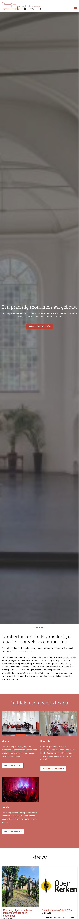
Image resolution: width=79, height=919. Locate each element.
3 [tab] (37, 627)
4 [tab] (39, 627)
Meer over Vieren (12, 765)
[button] (20, 723)
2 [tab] (36, 627)
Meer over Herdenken (53, 769)
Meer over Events (12, 832)
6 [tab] (42, 627)
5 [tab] (41, 627)
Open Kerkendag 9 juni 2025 (57, 910)
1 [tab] (34, 627)
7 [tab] (44, 627)
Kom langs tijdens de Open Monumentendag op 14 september (17, 913)
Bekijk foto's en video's (39, 326)
